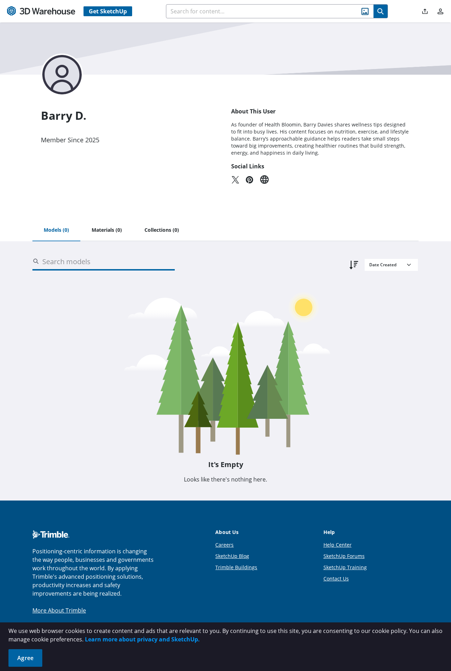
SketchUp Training (345, 567)
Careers (224, 544)
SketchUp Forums (344, 556)
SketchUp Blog (232, 556)
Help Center (337, 544)
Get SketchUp (108, 11)
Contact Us (336, 578)
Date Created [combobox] (382, 265)
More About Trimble (59, 610)
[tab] (56, 230)
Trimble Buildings (236, 567)
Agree (25, 658)
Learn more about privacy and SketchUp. (142, 639)
